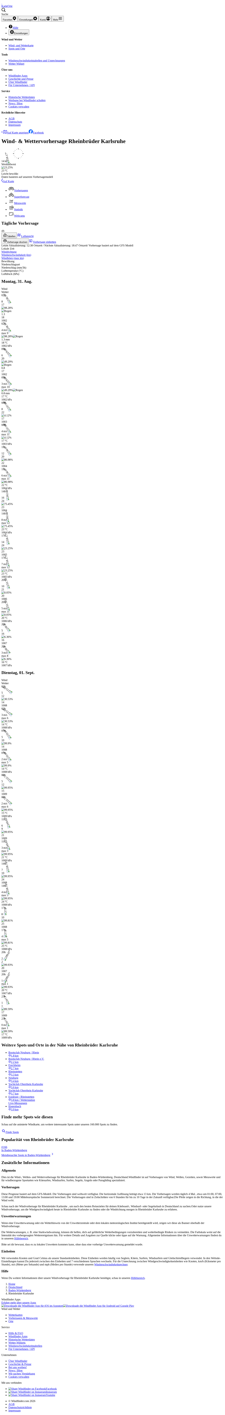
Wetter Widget (16, 63)
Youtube (50, 1395)
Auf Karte (8, 181)
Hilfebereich (21, 1238)
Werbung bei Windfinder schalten (27, 100)
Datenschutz (15, 121)
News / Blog (15, 103)
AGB (11, 118)
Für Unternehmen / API (21, 85)
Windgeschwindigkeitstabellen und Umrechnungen (36, 60)
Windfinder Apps (17, 75)
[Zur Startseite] (1, 2)
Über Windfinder (17, 81)
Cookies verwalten (18, 106)
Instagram (51, 1391)
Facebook (38, 132)
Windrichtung (9, 251)
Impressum (14, 124)
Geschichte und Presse (20, 78)
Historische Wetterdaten (21, 97)
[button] (112, 12)
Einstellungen (21, 33)
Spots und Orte (16, 48)
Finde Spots (12, 1132)
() (16, 254)
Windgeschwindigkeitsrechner (110, 1264)
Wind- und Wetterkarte (21, 45)
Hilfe (15, 27)
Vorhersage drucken (17, 242)
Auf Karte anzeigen (18, 132)
